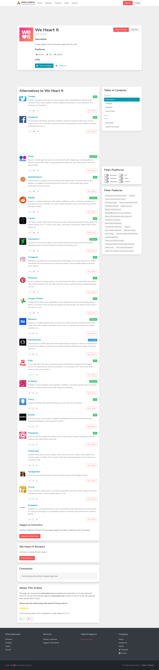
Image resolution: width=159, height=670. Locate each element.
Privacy (151, 665)
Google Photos (35, 298)
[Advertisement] (79, 16)
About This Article (112, 127)
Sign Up (128, 3)
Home (40, 3)
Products (58, 3)
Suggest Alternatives (51, 643)
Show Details (92, 111)
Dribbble (32, 381)
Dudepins (33, 505)
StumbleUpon (35, 176)
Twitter (31, 96)
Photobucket (34, 339)
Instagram (33, 257)
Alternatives (110, 99)
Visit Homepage (45, 65)
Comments (109, 123)
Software (48, 3)
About (121, 639)
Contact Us (123, 643)
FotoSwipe (33, 450)
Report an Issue (87, 639)
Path (30, 360)
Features (108, 107)
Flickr (31, 156)
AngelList (62, 65)
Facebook (33, 117)
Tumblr (31, 218)
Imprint (121, 646)
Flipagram (33, 432)
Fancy (31, 399)
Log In (137, 3)
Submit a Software (50, 639)
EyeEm (31, 414)
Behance (32, 319)
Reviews (108, 103)
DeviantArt (33, 239)
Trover (31, 487)
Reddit (31, 197)
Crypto (66, 3)
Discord (74, 3)
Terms (144, 665)
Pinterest (32, 277)
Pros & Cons (110, 111)
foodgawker (34, 471)
